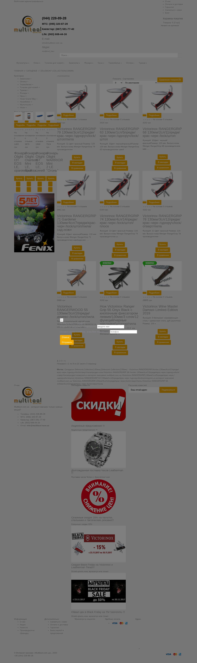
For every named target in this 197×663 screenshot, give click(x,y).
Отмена (65, 337)
